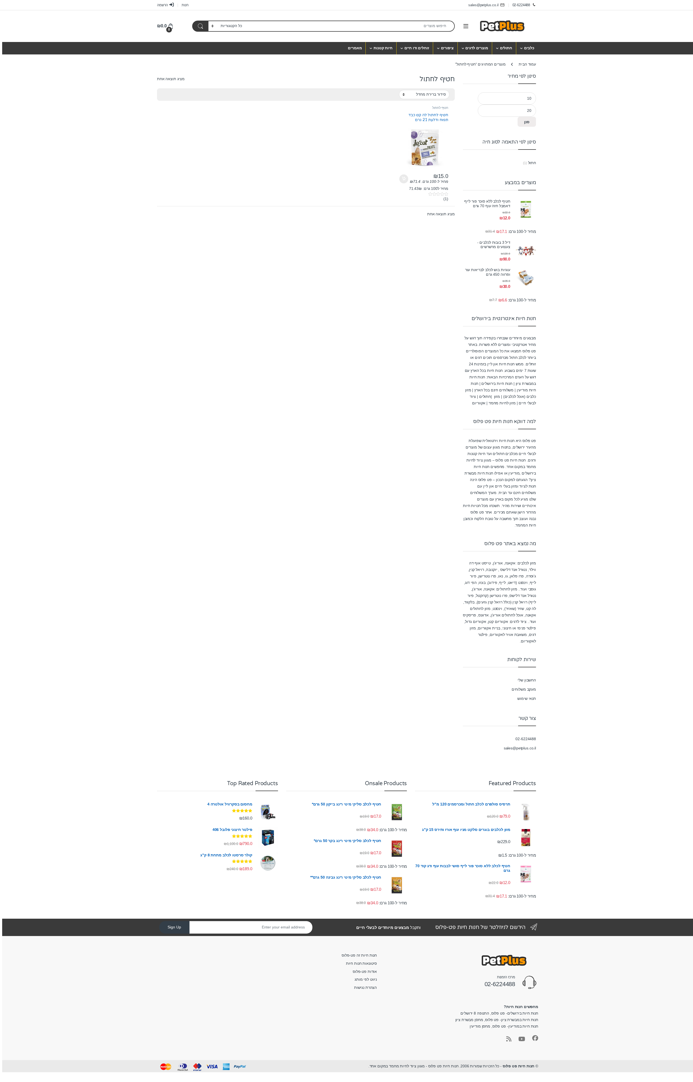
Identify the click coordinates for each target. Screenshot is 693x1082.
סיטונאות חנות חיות (361, 963)
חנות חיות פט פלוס (519, 1066)
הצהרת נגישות (365, 987)
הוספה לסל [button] (404, 179)
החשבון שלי (527, 680)
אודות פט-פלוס (365, 971)
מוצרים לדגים (476, 48)
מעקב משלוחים (524, 689)
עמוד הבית (527, 64)
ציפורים (447, 48)
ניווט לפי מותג (366, 979)
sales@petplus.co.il (483, 5)
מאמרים (355, 48)
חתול (532, 163)
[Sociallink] (535, 1038)
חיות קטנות (383, 48)
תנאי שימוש (526, 698)
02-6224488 (521, 5)
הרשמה (162, 5)
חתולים (506, 48)
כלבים (529, 48)
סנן (526, 122)
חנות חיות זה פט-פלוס (359, 955)
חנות (185, 5)
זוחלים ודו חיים (416, 48)
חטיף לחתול (440, 108)
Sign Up (174, 927)
